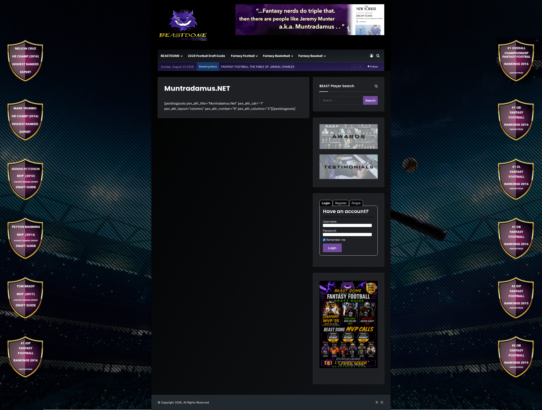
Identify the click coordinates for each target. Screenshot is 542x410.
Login (326, 203)
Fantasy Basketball (276, 56)
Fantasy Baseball (310, 56)
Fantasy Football (243, 56)
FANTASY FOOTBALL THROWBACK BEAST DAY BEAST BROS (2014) (265, 66)
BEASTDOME (170, 56)
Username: (330, 221)
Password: (330, 230)
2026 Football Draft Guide (206, 56)
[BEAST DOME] (183, 24)
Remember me (336, 239)
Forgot (356, 203)
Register (341, 203)
